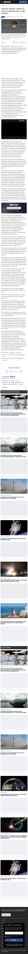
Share (4, 42)
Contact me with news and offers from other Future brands (13, 936)
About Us (3, 920)
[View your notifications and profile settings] (23, 2)
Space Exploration (4, 5)
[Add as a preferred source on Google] (6, 914)
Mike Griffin (16, 159)
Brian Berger (9, 16)
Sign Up (14, 940)
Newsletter (24, 42)
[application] (14, 129)
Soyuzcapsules (17, 150)
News (3, 17)
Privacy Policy (15, 944)
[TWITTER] (11, 376)
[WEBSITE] (12, 376)
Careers (3, 942)
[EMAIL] (14, 376)
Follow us (16, 42)
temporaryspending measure (16, 98)
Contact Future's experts (7, 922)
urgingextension (10, 225)
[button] (25, 2)
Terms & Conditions (10, 945)
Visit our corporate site (19, 910)
